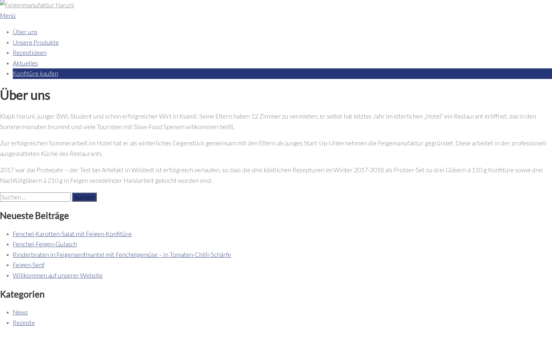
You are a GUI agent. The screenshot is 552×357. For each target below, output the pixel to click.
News (20, 312)
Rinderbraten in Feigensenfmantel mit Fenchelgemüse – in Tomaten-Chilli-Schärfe (122, 254)
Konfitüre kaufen (35, 73)
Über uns (25, 31)
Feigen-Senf (28, 264)
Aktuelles (25, 63)
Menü (8, 15)
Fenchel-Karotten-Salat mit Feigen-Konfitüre (72, 233)
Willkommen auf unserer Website (58, 275)
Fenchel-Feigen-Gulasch (45, 244)
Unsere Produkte (36, 42)
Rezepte (24, 322)
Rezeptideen (30, 52)
